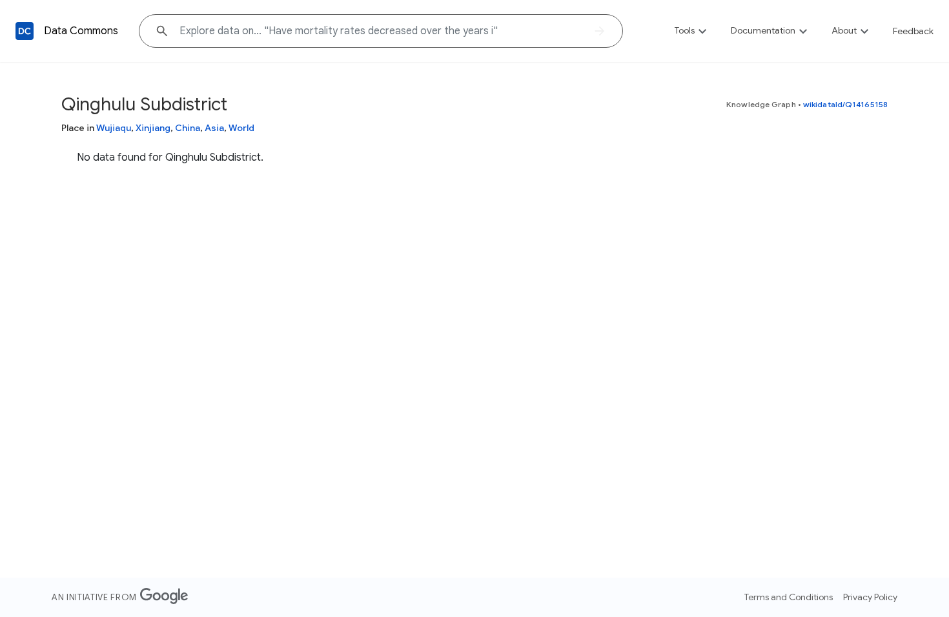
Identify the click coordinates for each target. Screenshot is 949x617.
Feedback (913, 31)
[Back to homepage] (24, 31)
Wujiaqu (113, 128)
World (241, 128)
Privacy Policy (870, 597)
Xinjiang (153, 128)
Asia (214, 128)
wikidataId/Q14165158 (845, 104)
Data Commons (81, 31)
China (187, 128)
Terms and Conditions (788, 597)
